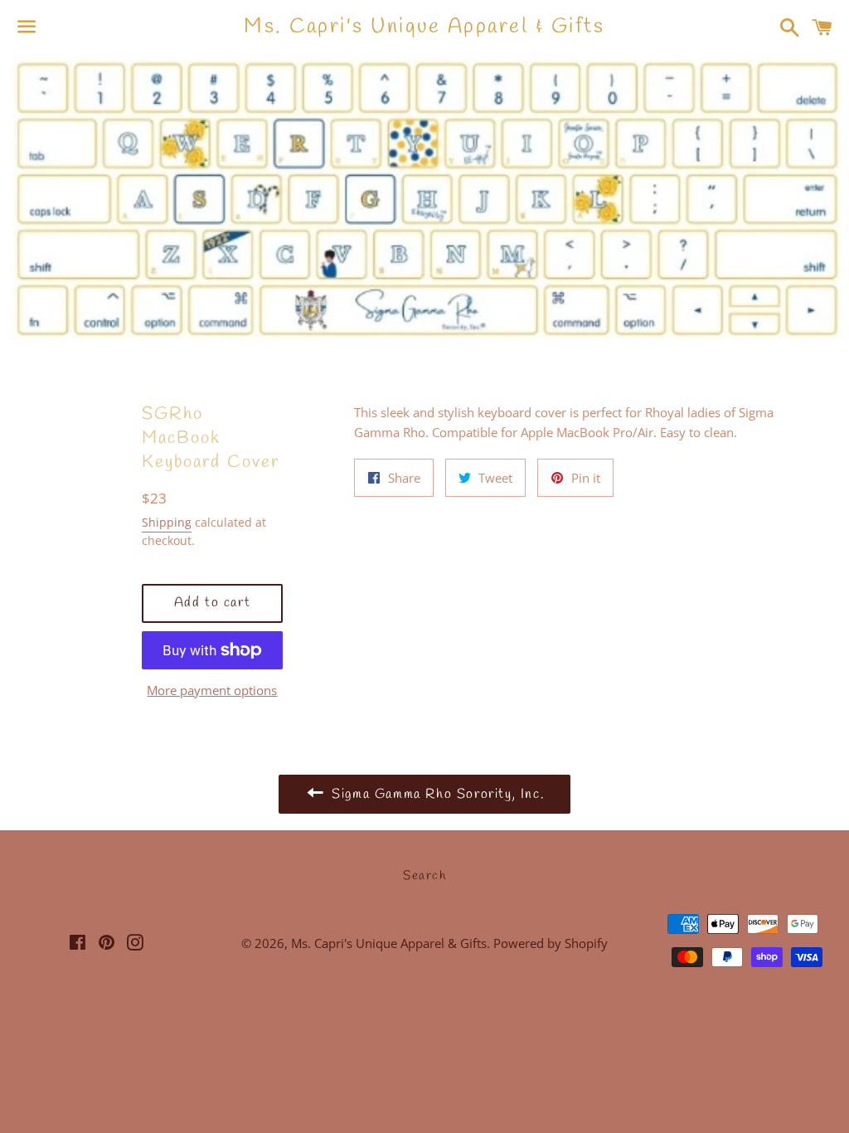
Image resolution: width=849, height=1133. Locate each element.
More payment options (212, 690)
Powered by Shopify (550, 943)
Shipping (167, 522)
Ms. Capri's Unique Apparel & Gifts (424, 27)
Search (424, 876)
